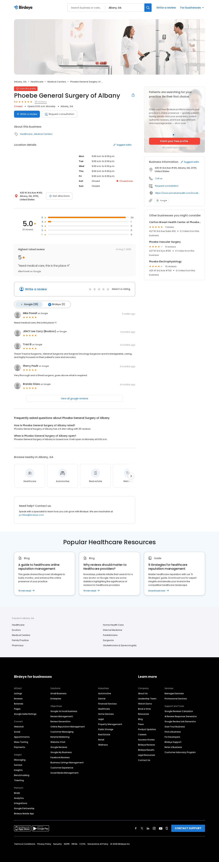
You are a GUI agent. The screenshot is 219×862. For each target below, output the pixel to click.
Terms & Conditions (24, 844)
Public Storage (105, 729)
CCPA (82, 844)
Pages (17, 708)
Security (57, 844)
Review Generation (60, 721)
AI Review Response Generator (181, 716)
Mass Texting (21, 742)
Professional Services (176, 698)
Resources (143, 714)
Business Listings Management (67, 762)
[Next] (131, 476)
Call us (158, 178)
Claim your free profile (174, 141)
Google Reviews (58, 747)
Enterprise (55, 698)
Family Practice (20, 640)
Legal (101, 719)
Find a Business (173, 731)
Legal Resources (146, 755)
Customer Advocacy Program (180, 752)
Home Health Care (113, 624)
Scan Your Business (175, 726)
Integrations (20, 803)
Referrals (18, 703)
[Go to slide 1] (173, 134)
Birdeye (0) (58, 304)
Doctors (16, 630)
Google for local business (63, 711)
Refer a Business (173, 747)
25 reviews (41, 101)
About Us (143, 693)
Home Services (106, 714)
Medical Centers (56, 81)
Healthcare (37, 81)
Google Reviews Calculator (179, 711)
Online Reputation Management (67, 726)
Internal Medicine (112, 630)
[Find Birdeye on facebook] (135, 828)
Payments (19, 747)
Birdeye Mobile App (24, 813)
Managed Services (174, 693)
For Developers (172, 736)
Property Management (110, 724)
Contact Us (144, 760)
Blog (140, 719)
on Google (43, 313)
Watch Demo (145, 703)
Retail (101, 739)
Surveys (18, 764)
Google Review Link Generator (180, 721)
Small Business (58, 693)
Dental (101, 698)
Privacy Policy (44, 844)
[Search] (148, 7)
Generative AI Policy (97, 844)
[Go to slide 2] (175, 134)
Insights (18, 770)
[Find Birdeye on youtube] (160, 828)
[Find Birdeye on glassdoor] (167, 828)
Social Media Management (64, 772)
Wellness (103, 744)
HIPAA (74, 844)
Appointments (22, 736)
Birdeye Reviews (146, 744)
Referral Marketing (59, 736)
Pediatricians (110, 635)
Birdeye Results (146, 749)
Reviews (18, 698)
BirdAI (17, 793)
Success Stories (146, 739)
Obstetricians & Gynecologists (120, 645)
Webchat (19, 726)
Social (17, 731)
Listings (18, 693)
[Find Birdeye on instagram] (154, 828)
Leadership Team (147, 698)
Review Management (61, 716)
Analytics (19, 798)
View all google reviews (74, 398)
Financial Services (107, 703)
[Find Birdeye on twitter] (142, 828)
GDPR (66, 844)
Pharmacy (17, 645)
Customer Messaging (61, 731)
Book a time (144, 708)
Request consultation (61, 114)
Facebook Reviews (60, 757)
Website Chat (57, 742)
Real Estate (104, 734)
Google (163, 200)
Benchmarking (21, 775)
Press (141, 724)
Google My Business (61, 752)
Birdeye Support (173, 742)
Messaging (19, 759)
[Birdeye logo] (24, 7)
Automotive (104, 693)
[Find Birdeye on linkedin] (148, 828)
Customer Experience (61, 767)
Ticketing (19, 780)
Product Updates (147, 729)
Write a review (166, 8)
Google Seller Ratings (25, 714)
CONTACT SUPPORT (188, 828)
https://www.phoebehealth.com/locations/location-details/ (177, 193)
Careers (142, 734)
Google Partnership (24, 808)
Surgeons (108, 640)
